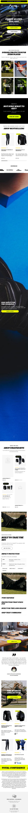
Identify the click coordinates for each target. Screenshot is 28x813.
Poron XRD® (4, 568)
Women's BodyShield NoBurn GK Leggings (6, 755)
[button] (22, 6)
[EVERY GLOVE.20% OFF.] (14, 24)
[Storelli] (14, 5)
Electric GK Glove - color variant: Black (15, 763)
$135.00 (17, 158)
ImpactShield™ (13, 568)
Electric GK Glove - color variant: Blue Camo (19, 763)
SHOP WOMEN (14, 697)
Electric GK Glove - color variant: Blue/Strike (17, 763)
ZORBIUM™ (4, 570)
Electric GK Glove (19, 754)
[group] (14, 1)
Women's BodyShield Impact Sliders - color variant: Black (15, 734)
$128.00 (3, 734)
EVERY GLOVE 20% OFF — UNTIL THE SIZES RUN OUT (14, 1)
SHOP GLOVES (14, 27)
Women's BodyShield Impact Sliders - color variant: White (16, 734)
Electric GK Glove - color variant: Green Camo (20, 763)
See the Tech (7, 548)
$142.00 (3, 158)
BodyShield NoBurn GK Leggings (7, 150)
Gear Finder (14, 31)
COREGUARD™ (20, 568)
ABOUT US (14, 641)
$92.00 (16, 733)
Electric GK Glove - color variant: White (16, 763)
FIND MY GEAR (14, 116)
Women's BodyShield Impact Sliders (20, 726)
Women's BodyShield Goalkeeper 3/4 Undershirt (6, 726)
